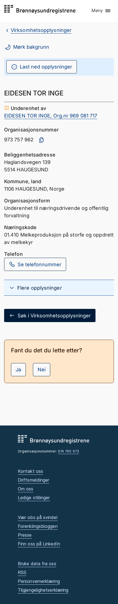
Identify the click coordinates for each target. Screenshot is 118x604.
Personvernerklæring (39, 581)
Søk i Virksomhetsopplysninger (54, 316)
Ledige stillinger (34, 497)
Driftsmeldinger (33, 480)
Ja (18, 369)
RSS (22, 572)
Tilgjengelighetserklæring (43, 590)
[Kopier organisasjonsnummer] (41, 140)
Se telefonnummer (39, 264)
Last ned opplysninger (46, 67)
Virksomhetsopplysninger (41, 30)
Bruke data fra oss (37, 563)
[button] (101, 10)
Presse (25, 535)
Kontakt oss (30, 471)
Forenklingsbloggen (38, 526)
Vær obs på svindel (38, 517)
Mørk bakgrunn (31, 47)
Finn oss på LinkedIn (39, 544)
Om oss (25, 489)
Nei (42, 369)
